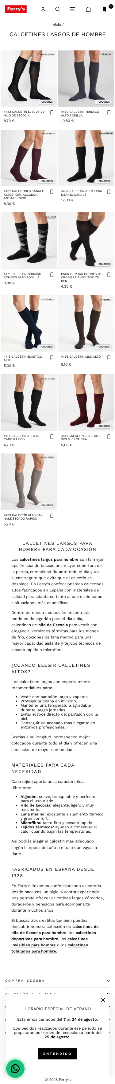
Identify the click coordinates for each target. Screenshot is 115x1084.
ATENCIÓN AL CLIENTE (32, 994)
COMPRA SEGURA (25, 981)
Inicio (56, 24)
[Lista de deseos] (51, 113)
